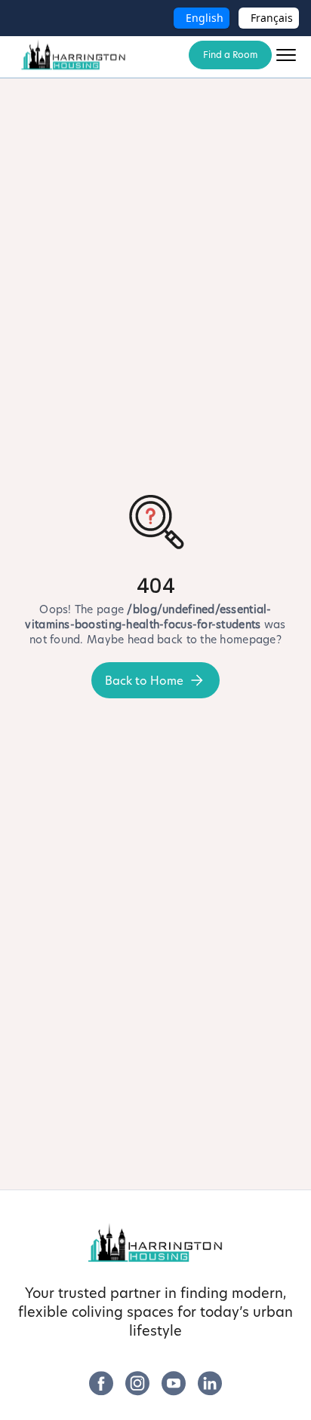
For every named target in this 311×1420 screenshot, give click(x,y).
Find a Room (230, 54)
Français (272, 18)
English (204, 18)
